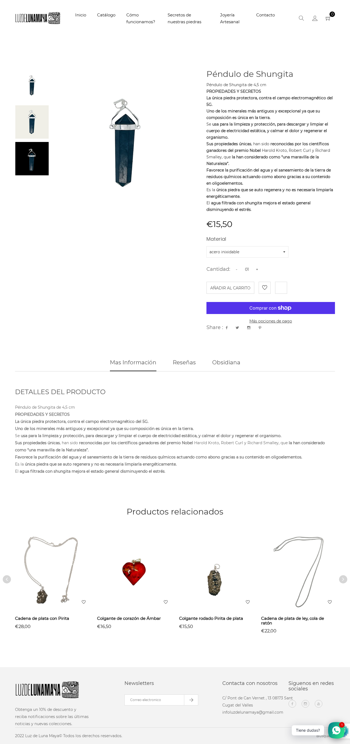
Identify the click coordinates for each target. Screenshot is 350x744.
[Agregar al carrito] (141, 580)
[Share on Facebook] (227, 327)
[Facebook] (292, 703)
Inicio (80, 15)
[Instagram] (305, 703)
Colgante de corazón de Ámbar (129, 618)
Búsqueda (325, 736)
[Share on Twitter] (237, 327)
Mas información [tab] (133, 362)
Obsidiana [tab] (226, 362)
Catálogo (106, 15)
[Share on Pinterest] (260, 327)
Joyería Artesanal (230, 18)
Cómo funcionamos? (140, 18)
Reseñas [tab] (184, 362)
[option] (32, 85)
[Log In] (314, 19)
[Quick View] (52, 580)
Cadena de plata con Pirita (42, 618)
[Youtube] (318, 703)
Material (216, 239)
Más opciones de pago (270, 321)
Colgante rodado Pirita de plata (211, 618)
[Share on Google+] (248, 327)
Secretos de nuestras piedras (184, 18)
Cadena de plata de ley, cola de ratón (292, 621)
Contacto (265, 15)
